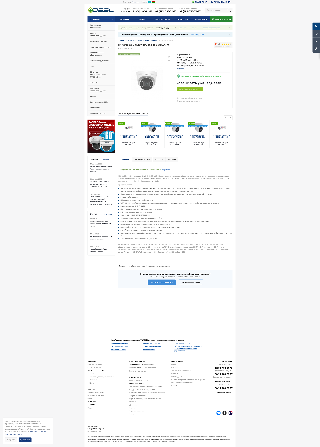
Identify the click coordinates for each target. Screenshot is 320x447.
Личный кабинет (222, 2)
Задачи (91, 404)
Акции (92, 374)
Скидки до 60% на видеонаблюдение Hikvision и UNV (201, 76)
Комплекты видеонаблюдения (98, 89)
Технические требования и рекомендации (145, 386)
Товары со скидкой (98, 113)
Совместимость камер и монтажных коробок (147, 393)
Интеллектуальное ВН (96, 395)
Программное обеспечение (95, 26)
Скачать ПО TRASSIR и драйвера (142, 368)
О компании (201, 19)
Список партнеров (95, 364)
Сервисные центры (136, 411)
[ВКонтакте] (218, 413)
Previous (226, 118)
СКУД (92, 66)
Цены (92, 383)
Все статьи (108, 214)
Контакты (175, 374)
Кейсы (90, 398)
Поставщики (95, 108)
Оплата (132, 408)
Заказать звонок (223, 19)
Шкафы (93, 96)
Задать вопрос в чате (211, 28)
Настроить (11, 440)
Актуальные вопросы (137, 396)
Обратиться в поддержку (139, 380)
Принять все (25, 440)
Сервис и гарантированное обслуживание (145, 399)
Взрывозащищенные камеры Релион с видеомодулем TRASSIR (101, 168)
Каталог (97, 19)
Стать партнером (94, 367)
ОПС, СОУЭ (94, 82)
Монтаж (132, 402)
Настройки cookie (94, 431)
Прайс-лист (201, 2)
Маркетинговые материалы (182, 383)
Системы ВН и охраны (96, 392)
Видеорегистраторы (98, 41)
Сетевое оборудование (99, 61)
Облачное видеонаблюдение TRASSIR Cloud (98, 74)
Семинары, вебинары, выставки (102, 377)
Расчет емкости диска (137, 371)
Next (230, 118)
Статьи (132, 414)
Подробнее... (166, 170)
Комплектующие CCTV (99, 102)
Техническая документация (141, 364)
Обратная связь (135, 383)
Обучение (93, 380)
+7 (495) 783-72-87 (165, 11)
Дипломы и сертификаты (181, 370)
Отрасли (91, 401)
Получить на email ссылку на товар (189, 98)
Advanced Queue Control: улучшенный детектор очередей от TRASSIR (99, 184)
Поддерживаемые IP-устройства (142, 390)
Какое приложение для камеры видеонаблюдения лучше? (100, 223)
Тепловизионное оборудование (97, 54)
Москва (135, 2)
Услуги (90, 408)
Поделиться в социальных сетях (188, 101)
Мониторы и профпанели (100, 47)
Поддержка (182, 19)
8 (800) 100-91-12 (142, 11)
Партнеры (124, 19)
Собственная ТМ (162, 19)
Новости (174, 386)
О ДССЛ (174, 364)
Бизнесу (142, 19)
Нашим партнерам (95, 370)
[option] (101, 136)
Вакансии (174, 367)
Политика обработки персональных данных (188, 380)
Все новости (107, 159)
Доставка (133, 405)
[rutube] (230, 413)
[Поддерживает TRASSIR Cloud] (152, 121)
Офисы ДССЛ (176, 377)
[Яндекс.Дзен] (224, 413)
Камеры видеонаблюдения (98, 34)
